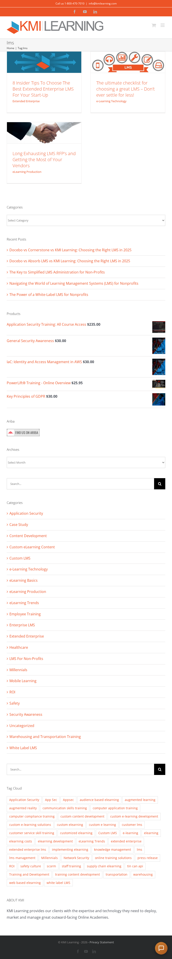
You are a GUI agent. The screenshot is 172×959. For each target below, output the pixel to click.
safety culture (30, 866)
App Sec (51, 800)
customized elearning (76, 833)
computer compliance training (32, 816)
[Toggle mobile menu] (163, 25)
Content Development (28, 535)
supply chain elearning (104, 866)
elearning (151, 833)
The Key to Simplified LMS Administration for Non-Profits (57, 272)
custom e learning (102, 824)
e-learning (130, 833)
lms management (22, 858)
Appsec (68, 800)
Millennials (18, 669)
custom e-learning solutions (30, 824)
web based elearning (25, 883)
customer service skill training (31, 833)
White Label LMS (23, 747)
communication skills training (65, 808)
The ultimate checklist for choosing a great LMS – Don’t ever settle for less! (125, 89)
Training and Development (29, 874)
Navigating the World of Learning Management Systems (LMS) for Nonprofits (73, 283)
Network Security (76, 858)
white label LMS (58, 883)
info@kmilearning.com (103, 3)
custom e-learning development (134, 816)
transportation (116, 874)
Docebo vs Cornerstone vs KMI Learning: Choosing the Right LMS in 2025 (70, 249)
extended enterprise (126, 841)
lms (139, 849)
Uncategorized (21, 725)
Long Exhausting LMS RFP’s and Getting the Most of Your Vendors (44, 159)
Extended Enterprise (44, 58)
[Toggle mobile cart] (154, 25)
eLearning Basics (23, 580)
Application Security (26, 513)
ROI (12, 692)
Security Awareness (25, 714)
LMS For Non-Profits (26, 658)
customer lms (132, 824)
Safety (14, 703)
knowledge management (112, 849)
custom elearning (70, 824)
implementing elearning (70, 849)
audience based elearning (99, 800)
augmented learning (140, 800)
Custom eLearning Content (32, 547)
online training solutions (113, 858)
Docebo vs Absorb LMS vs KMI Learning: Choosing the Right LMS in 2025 (69, 260)
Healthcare (18, 647)
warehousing (143, 874)
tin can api (135, 866)
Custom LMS (19, 558)
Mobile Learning (23, 680)
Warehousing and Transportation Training (45, 736)
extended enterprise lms (27, 849)
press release (148, 858)
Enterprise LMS (22, 625)
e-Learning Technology (128, 58)
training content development (77, 874)
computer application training (115, 808)
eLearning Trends (24, 602)
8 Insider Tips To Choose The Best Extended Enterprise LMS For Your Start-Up (43, 89)
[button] (161, 948)
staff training (71, 866)
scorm (51, 866)
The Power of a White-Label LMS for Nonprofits (48, 294)
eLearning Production (44, 124)
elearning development (55, 841)
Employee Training (25, 614)
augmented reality (23, 808)
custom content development (82, 816)
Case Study (18, 524)
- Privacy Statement (100, 942)
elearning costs (20, 841)
